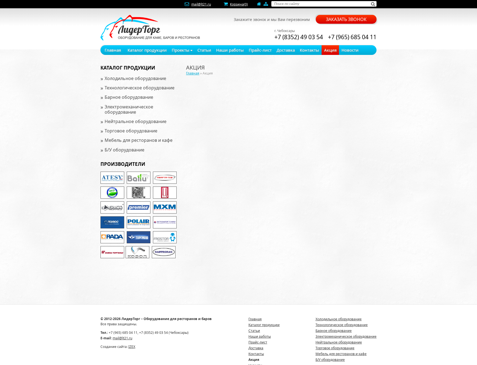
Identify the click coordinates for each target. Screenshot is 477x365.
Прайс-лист (260, 50)
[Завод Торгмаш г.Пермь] (112, 252)
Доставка (286, 50)
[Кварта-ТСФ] (165, 178)
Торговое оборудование (131, 131)
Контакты (309, 50)
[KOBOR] (137, 252)
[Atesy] (112, 178)
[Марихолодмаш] (165, 207)
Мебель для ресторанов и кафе (139, 140)
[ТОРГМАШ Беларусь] (138, 237)
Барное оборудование (129, 97)
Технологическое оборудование (139, 88)
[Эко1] (112, 193)
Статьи (204, 50)
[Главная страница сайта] (259, 4)
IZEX (131, 346)
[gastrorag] (164, 252)
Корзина (239, 4)
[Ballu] (138, 178)
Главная (113, 50)
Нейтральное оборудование (135, 121)
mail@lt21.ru (201, 4)
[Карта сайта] (266, 4)
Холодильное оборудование (135, 78)
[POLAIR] (138, 222)
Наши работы (230, 50)
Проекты (181, 50)
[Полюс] (112, 222)
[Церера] (165, 193)
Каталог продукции (147, 50)
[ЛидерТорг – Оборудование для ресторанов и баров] (150, 28)
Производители (122, 164)
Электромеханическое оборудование (129, 109)
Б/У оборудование (124, 150)
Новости (350, 50)
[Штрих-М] (138, 193)
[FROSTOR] (165, 237)
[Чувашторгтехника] (165, 222)
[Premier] (138, 207)
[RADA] (112, 237)
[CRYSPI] (112, 207)
